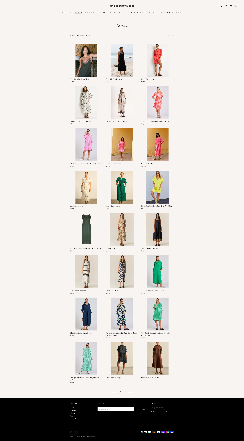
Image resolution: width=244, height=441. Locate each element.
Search (72, 408)
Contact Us (73, 419)
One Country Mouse (79, 436)
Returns (72, 416)
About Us (73, 410)
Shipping (72, 413)
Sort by (72, 35)
